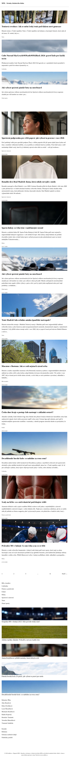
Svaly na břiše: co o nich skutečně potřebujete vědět (24, 502)
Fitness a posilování (6, 515)
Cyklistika (4, 69)
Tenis (3, 37)
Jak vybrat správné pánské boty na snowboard (22, 88)
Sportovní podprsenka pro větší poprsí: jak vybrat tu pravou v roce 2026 (33, 138)
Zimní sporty (5, 98)
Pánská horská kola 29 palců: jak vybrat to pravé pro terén (22, 676)
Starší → (64, 574)
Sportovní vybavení (6, 151)
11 (50, 574)
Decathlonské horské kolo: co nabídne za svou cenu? (24, 458)
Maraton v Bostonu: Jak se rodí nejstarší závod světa (24, 366)
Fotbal (3, 427)
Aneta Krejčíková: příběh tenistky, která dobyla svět (20, 658)
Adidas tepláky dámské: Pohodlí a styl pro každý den (21, 640)
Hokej (3, 243)
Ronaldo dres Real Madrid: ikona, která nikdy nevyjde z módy (29, 182)
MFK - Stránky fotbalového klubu (13, 3)
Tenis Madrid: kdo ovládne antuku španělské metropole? (26, 320)
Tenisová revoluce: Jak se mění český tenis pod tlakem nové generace (31, 26)
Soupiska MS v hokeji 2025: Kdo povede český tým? (21, 622)
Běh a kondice (5, 381)
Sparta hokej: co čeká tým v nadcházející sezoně (22, 228)
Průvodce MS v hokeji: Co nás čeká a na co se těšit (23, 546)
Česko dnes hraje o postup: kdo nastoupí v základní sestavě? (27, 412)
